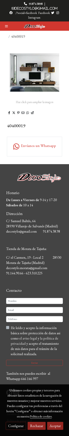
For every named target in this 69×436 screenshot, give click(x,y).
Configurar (16, 426)
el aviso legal (28, 338)
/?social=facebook (26, 13)
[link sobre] (34, 180)
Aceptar (55, 426)
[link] (34, 26)
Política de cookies (41, 416)
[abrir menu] (6, 26)
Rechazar (36, 426)
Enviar (34, 362)
